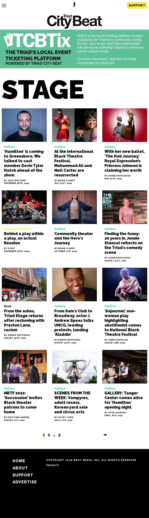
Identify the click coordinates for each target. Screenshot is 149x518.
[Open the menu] (4, 5)
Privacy (52, 465)
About (20, 468)
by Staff (9, 249)
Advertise (25, 482)
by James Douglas (116, 340)
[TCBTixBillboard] (74, 67)
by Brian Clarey (64, 181)
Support (137, 5)
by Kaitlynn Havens (17, 418)
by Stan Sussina (115, 413)
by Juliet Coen (64, 418)
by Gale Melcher (15, 181)
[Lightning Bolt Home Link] (74, 5)
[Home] (74, 22)
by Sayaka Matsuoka (117, 176)
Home (19, 461)
